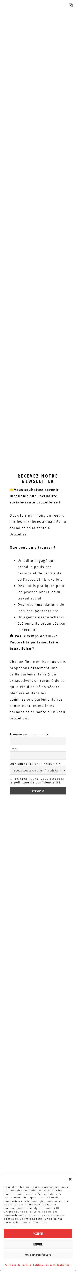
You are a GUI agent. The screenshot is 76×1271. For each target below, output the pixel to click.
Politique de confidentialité (51, 1264)
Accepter (38, 1233)
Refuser (38, 1244)
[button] (70, 1179)
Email (14, 749)
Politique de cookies (18, 1264)
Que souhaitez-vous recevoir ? (35, 764)
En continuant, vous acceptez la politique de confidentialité (37, 780)
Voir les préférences (38, 1255)
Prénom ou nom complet (30, 734)
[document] (38, 635)
